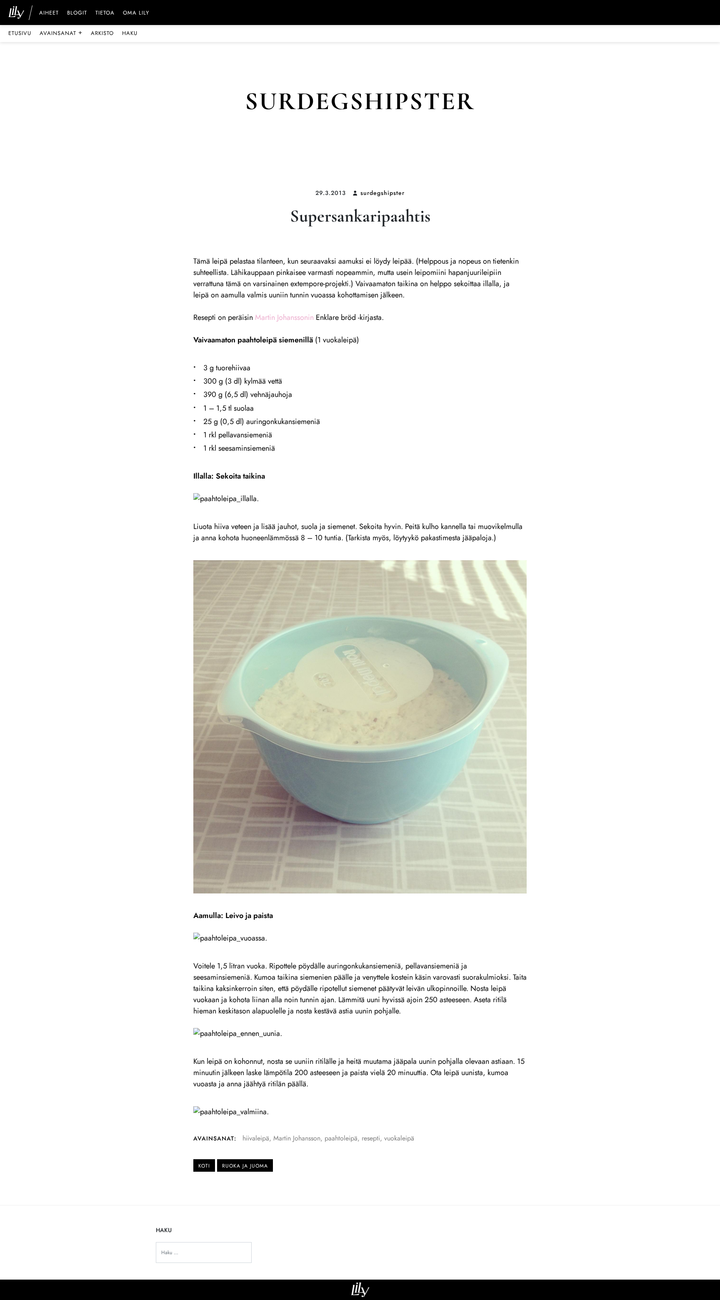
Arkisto (102, 33)
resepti (371, 1138)
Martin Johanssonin (284, 317)
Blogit (77, 13)
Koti (204, 1166)
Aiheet (49, 13)
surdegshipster (382, 193)
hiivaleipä (255, 1138)
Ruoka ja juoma (245, 1166)
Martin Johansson (296, 1138)
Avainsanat (61, 33)
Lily (360, 1290)
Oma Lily (136, 13)
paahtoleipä (341, 1138)
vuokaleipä (399, 1138)
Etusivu (19, 33)
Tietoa (105, 13)
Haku (130, 33)
